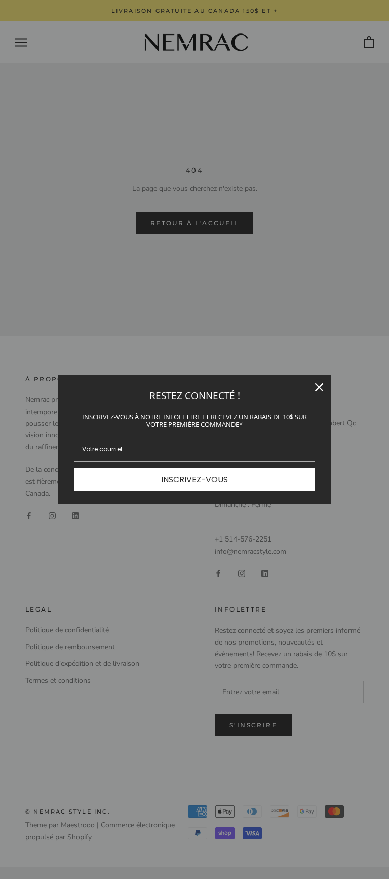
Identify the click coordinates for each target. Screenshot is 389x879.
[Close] (319, 387)
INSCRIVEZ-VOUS (194, 479)
